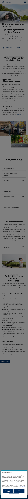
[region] (14, 484)
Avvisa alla (19, 490)
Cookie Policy (23, 486)
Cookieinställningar (14, 494)
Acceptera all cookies (8, 491)
